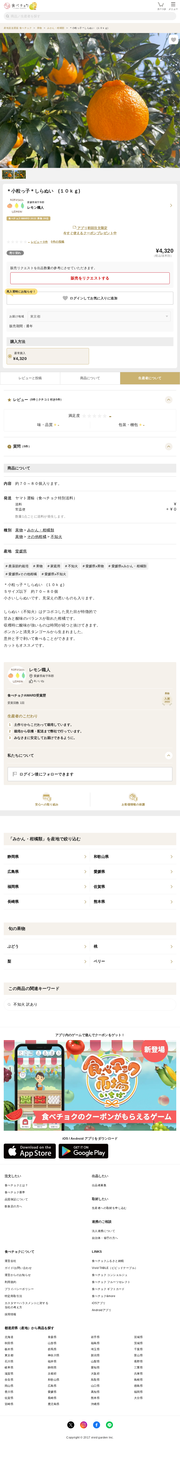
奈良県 (9, 1379)
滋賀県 (9, 1373)
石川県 (9, 1361)
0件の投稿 (57, 241)
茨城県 (138, 1343)
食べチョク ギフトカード (108, 1289)
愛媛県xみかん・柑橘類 (129, 566)
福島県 (95, 1343)
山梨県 (95, 1361)
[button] (90, 413)
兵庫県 (138, 1373)
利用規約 (10, 1282)
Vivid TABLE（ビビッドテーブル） (115, 1268)
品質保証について (16, 1199)
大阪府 (95, 1373)
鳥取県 (95, 1379)
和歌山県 (54, 1379)
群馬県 (52, 1349)
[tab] (30, 378)
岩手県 (95, 1337)
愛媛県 (21, 551)
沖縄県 (95, 1404)
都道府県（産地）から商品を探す (29, 1328)
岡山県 (9, 1385)
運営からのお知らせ (18, 1275)
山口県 (95, 1385)
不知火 (56, 537)
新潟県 (95, 1355)
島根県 (138, 1379)
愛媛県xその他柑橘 (22, 574)
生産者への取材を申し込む (109, 1208)
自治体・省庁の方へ (105, 1238)
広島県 (52, 1385)
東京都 (9, 1355)
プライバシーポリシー (19, 1289)
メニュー (173, 9)
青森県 (52, 1337)
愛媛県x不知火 (55, 574)
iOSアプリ (98, 1303)
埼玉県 (95, 1349)
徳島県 (138, 1385)
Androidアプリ (101, 1310)
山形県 (52, 1343)
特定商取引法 (13, 1296)
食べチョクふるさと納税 (108, 1261)
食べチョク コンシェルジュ (110, 1275)
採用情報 (10, 1314)
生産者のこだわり (23, 716)
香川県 (9, 1392)
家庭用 (55, 566)
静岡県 (52, 1367)
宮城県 (138, 1337)
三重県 (138, 1367)
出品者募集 (99, 1185)
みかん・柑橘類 (40, 530)
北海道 (9, 1337)
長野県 (138, 1361)
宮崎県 (9, 1404)
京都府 (52, 1373)
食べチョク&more (103, 1296)
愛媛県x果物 (95, 566)
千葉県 (138, 1349)
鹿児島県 (54, 1404)
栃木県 (9, 1349)
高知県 (95, 1392)
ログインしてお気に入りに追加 (93, 298)
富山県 (138, 1355)
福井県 (52, 1361)
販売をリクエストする (90, 278)
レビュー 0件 (39, 242)
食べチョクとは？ (16, 1185)
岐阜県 (9, 1367)
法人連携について (103, 1231)
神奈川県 (54, 1355)
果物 (19, 530)
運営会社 (10, 1261)
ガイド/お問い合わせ (18, 1268)
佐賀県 (9, 1398)
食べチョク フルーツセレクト (111, 1282)
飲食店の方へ (13, 1206)
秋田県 (9, 1343)
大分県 (138, 1398)
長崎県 (52, 1398)
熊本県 (95, 1398)
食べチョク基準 (15, 1192)
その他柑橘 (37, 537)
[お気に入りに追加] (173, 39)
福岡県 (138, 1392)
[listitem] (47, 856)
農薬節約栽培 (18, 566)
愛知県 (95, 1367)
